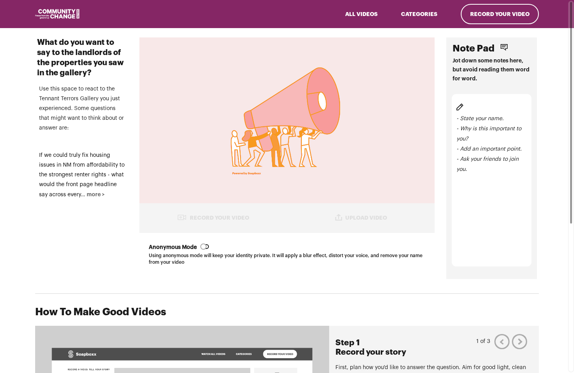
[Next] (519, 341)
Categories (419, 14)
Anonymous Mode (173, 247)
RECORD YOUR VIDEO (219, 217)
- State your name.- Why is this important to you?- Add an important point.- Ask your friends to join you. (489, 144)
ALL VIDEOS (361, 14)
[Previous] (502, 341)
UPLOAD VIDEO (366, 217)
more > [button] (96, 194)
